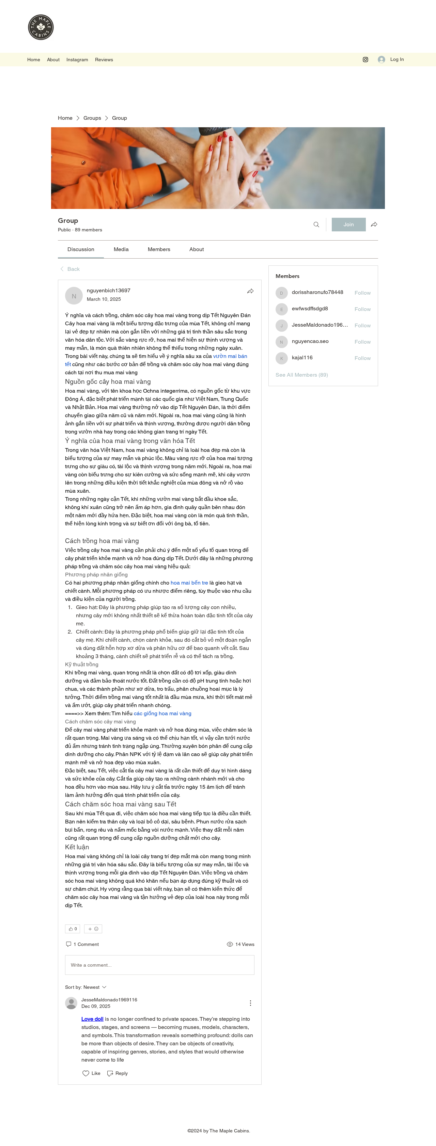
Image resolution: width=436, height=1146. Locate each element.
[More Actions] (250, 1003)
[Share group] (374, 224)
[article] (160, 682)
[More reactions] (93, 928)
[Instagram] (365, 59)
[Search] (316, 224)
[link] (80, 249)
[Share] (250, 291)
